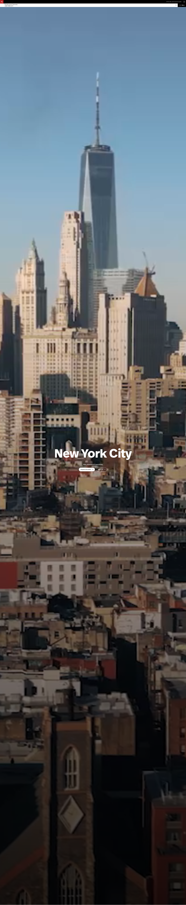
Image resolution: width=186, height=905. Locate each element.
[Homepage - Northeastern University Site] (11, 5)
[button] (176, 5)
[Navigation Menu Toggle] (182, 5)
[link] (87, 469)
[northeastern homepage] (1, 5)
